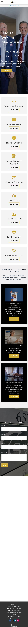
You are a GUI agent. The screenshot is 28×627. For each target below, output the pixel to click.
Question (4, 452)
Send (4, 465)
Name (3, 425)
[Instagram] (18, 620)
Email (3, 434)
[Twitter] (13, 620)
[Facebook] (10, 620)
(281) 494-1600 (16, 606)
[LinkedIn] (15, 620)
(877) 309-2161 (16, 608)
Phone (3, 443)
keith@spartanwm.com (14, 618)
